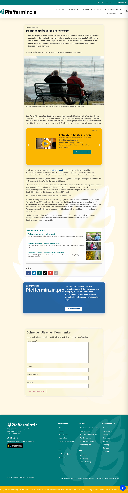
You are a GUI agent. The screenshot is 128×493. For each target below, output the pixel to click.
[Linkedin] (11, 438)
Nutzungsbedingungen (86, 478)
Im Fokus (72, 9)
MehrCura (62, 457)
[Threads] (17, 438)
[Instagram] (14, 438)
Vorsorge (106, 445)
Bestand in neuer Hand (88, 434)
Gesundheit (107, 431)
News (58, 9)
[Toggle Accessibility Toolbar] (123, 488)
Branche (106, 451)
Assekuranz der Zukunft (89, 428)
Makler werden (85, 438)
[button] (46, 144)
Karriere (61, 431)
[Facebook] (8, 438)
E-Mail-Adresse (33, 374)
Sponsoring (84, 458)
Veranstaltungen (86, 462)
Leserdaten (63, 438)
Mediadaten (63, 434)
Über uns (114, 9)
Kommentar (32, 341)
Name (30, 366)
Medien (86, 9)
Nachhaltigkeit (85, 445)
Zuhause (106, 448)
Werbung (83, 455)
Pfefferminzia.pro (114, 13)
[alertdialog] (64, 489)
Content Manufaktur (66, 441)
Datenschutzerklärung (112, 478)
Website (30, 382)
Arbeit (105, 428)
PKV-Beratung (85, 431)
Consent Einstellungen (68, 478)
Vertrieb (106, 441)
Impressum (99, 478)
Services (99, 9)
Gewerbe (106, 438)
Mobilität (106, 434)
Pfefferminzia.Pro (65, 454)
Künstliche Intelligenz (88, 441)
